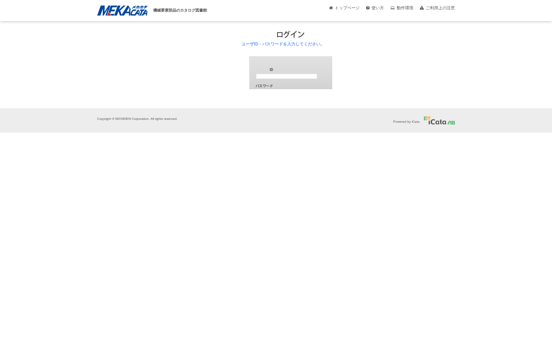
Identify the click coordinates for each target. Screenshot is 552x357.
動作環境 (405, 7)
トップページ (347, 7)
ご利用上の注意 (440, 7)
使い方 (378, 7)
